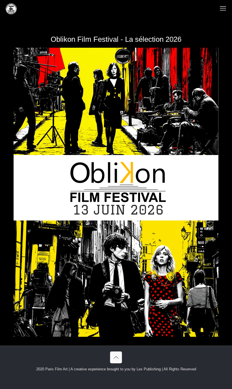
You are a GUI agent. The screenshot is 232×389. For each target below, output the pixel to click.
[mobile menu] (223, 8)
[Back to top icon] (116, 357)
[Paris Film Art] (11, 8)
